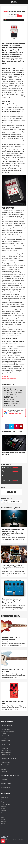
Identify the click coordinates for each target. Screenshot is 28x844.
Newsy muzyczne (5, 804)
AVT (20, 839)
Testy (2, 802)
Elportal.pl (3, 769)
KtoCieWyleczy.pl (5, 787)
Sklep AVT (6, 839)
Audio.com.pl (4, 748)
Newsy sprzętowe (5, 800)
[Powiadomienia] (3, 841)
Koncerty (3, 806)
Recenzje (3, 813)
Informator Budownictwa (7, 736)
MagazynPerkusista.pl (6, 752)
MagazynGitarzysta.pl (6, 750)
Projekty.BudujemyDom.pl (7, 731)
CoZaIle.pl (3, 733)
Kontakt (3, 823)
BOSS (19, 16)
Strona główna (4, 797)
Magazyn (3, 821)
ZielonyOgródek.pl (5, 738)
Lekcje (3, 817)
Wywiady (3, 810)
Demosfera (4, 815)
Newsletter (4, 826)
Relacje (3, 808)
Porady (3, 819)
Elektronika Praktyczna (7, 767)
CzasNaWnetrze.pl (5, 740)
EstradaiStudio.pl (5, 754)
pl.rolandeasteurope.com (9, 378)
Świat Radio (4, 771)
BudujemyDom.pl (5, 729)
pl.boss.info (5, 376)
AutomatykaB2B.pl (5, 765)
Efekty (17, 14)
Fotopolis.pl (4, 779)
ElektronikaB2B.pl (5, 762)
